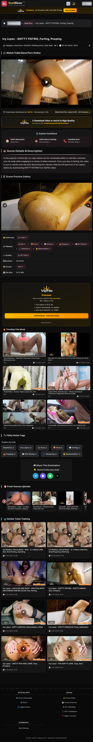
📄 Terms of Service (69, 702)
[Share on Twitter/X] (57, 476)
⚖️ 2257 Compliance (69, 711)
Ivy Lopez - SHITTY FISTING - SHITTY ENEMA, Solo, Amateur (67, 589)
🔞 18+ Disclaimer (69, 707)
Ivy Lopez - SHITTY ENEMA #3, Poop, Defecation (68, 627)
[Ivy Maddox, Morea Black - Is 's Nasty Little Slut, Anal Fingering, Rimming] (69, 534)
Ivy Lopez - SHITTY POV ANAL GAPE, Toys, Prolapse (20, 665)
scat (64, 161)
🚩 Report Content (69, 716)
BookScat (7, 447)
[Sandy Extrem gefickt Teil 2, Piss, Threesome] (24, 412)
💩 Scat (20, 244)
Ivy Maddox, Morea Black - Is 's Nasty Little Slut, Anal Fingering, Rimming (68, 551)
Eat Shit (27, 45)
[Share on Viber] (43, 476)
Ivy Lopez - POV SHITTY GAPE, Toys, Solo (66, 664)
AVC (19, 266)
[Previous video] (4, 501)
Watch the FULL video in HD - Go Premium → (72, 112)
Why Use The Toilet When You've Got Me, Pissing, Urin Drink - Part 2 (68, 359)
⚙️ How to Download (24, 698)
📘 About (23, 702)
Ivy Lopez (21, 237)
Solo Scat (49, 45)
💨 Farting (48, 244)
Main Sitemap (24, 728)
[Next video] (89, 501)
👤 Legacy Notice (23, 707)
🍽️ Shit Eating (80, 244)
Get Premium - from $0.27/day (46, 316)
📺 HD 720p (22, 255)
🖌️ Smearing (23, 248)
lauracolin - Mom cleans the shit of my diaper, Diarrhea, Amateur (68, 509)
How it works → (46, 323)
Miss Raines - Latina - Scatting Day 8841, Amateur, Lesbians (18, 508)
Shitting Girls (37, 45)
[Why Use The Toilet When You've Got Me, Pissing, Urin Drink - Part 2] (68, 344)
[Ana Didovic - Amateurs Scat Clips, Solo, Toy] (44, 498)
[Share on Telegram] (36, 476)
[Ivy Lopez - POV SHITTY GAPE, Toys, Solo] (69, 648)
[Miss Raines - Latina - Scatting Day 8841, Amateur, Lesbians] (19, 498)
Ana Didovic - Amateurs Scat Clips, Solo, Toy (43, 508)
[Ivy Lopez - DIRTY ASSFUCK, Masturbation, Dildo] (23, 612)
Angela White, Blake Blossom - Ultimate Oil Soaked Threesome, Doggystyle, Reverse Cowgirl (65, 393)
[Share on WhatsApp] (50, 476)
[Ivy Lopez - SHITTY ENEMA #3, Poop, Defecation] (69, 612)
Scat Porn (28, 23)
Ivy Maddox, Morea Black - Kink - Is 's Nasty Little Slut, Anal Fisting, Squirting (23, 551)
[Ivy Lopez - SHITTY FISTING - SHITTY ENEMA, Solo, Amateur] (69, 573)
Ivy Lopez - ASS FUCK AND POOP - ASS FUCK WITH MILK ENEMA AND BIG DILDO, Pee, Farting (23, 589)
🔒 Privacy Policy (69, 698)
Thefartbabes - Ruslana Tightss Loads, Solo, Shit (20, 392)
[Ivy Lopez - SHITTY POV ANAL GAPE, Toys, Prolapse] (23, 648)
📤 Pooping (63, 244)
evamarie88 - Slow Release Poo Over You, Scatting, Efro (66, 425)
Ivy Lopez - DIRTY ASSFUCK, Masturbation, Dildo (23, 627)
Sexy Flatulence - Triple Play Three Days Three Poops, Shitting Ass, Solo (22, 359)
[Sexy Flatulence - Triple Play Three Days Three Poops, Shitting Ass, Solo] (24, 344)
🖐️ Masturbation (42, 248)
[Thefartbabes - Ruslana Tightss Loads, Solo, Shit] (24, 378)
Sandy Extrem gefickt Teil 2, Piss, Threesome (18, 425)
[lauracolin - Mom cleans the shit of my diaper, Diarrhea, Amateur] (70, 498)
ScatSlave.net (13, 23)
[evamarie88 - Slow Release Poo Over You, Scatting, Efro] (68, 412)
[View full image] (46, 205)
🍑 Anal (34, 244)
